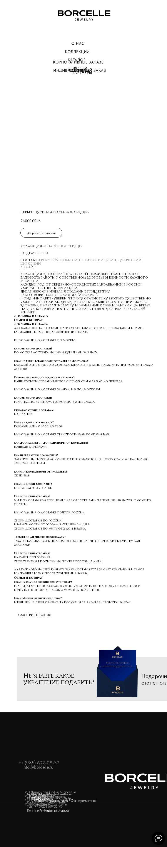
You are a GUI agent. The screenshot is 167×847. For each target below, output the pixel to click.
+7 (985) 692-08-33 (38, 762)
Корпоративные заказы (78, 62)
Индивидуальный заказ (79, 70)
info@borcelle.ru (38, 767)
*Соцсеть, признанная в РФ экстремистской (65, 801)
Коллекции (77, 51)
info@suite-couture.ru (53, 811)
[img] (84, 15)
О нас (77, 43)
